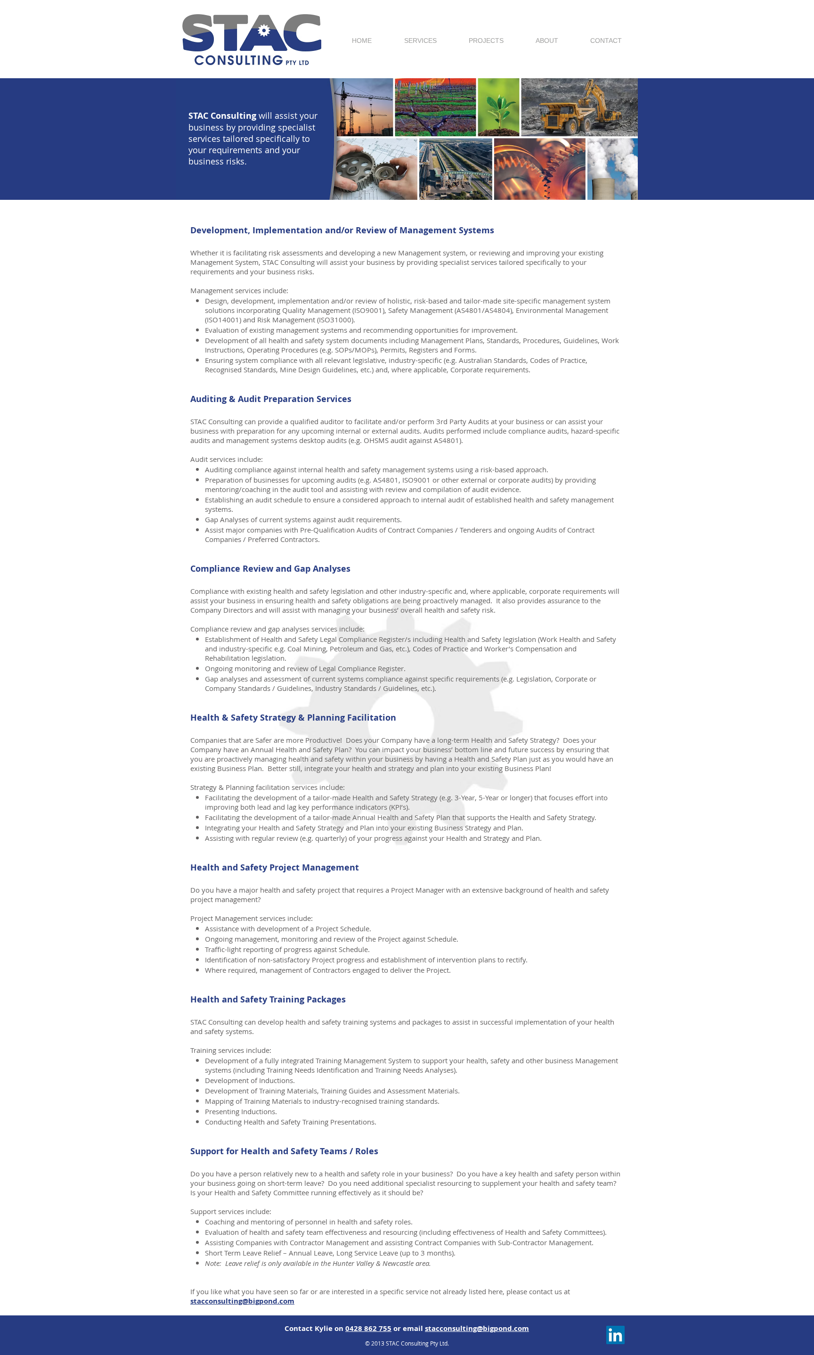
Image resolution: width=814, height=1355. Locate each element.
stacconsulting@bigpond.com (242, 1301)
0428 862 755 (368, 1328)
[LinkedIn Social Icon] (615, 1335)
